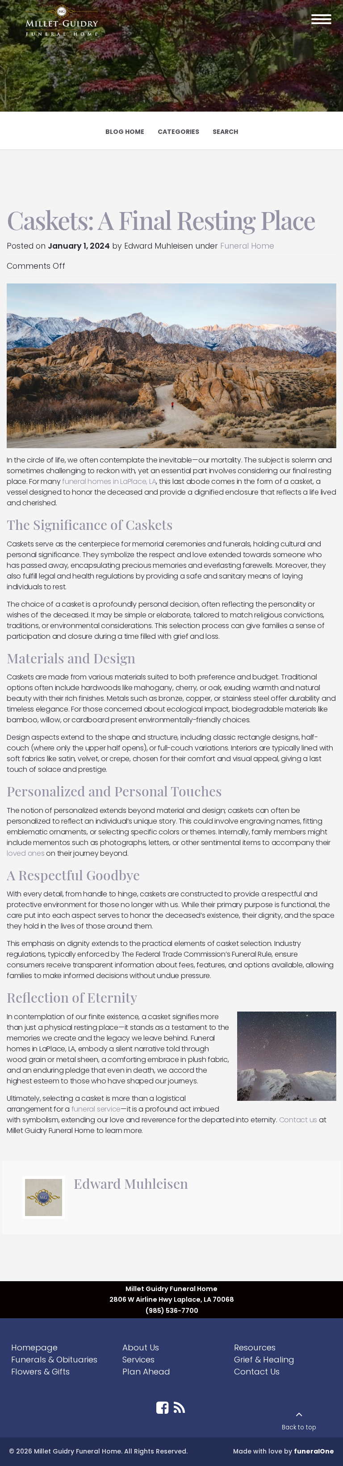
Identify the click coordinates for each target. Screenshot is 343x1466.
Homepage (34, 1347)
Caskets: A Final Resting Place (161, 219)
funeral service (96, 1109)
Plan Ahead (146, 1371)
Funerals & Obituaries (54, 1359)
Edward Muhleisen (131, 1183)
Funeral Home (247, 246)
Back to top (299, 1427)
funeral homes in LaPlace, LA (109, 481)
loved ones (26, 853)
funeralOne (314, 1451)
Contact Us (257, 1371)
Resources (255, 1347)
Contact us (298, 1120)
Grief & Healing (264, 1359)
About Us (140, 1347)
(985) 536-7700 (171, 1310)
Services (138, 1359)
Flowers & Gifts (40, 1371)
